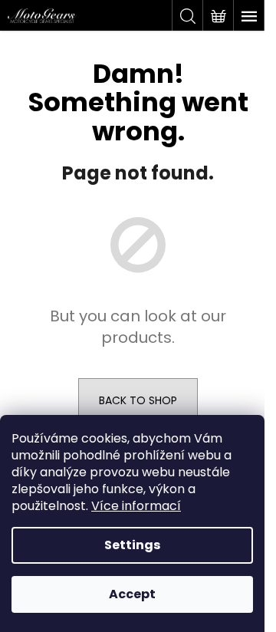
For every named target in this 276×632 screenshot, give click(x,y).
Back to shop (138, 400)
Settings (132, 545)
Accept (132, 594)
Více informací (136, 506)
